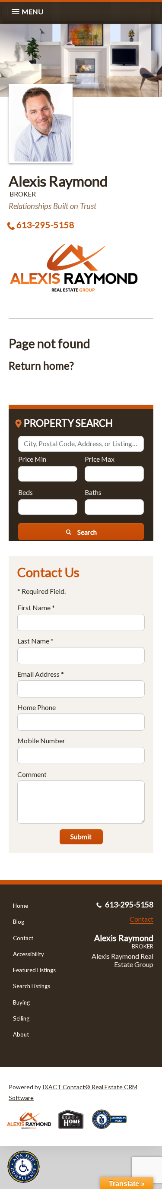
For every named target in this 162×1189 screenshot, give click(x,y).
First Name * (36, 607)
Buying (21, 1002)
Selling (21, 1018)
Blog (18, 921)
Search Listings (31, 986)
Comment (32, 774)
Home (20, 905)
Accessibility (28, 954)
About (21, 1034)
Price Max (99, 459)
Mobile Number (41, 740)
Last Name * (35, 641)
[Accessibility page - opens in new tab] (113, 1131)
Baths (93, 492)
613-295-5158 (45, 224)
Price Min (32, 459)
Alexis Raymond (58, 181)
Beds (25, 492)
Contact (23, 938)
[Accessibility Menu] (23, 1166)
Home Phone (36, 707)
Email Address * (40, 674)
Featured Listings (34, 970)
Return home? (41, 365)
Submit (81, 836)
